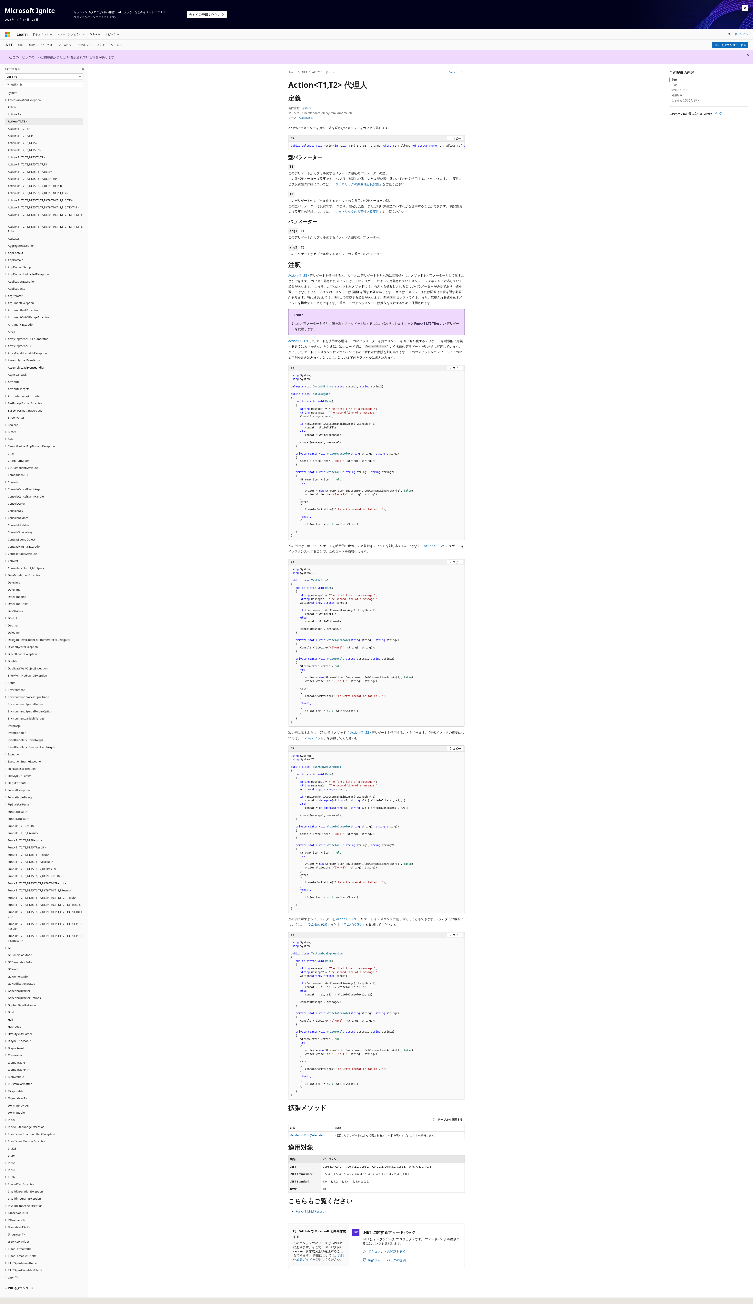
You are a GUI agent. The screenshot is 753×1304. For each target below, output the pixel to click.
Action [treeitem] (12, 107)
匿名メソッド (314, 738)
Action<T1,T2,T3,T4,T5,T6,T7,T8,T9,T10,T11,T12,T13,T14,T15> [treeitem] (45, 217)
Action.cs (305, 118)
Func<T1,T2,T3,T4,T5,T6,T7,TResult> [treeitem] (30, 862)
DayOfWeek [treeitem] (15, 611)
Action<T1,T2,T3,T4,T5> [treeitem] (22, 143)
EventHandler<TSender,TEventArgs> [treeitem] (31, 747)
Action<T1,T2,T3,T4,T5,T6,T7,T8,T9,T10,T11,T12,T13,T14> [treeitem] (43, 207)
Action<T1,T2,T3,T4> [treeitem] (21, 136)
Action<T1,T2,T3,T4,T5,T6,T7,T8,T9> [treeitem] (30, 172)
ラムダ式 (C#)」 (319, 924)
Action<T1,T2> (298, 275)
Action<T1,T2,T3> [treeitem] (19, 129)
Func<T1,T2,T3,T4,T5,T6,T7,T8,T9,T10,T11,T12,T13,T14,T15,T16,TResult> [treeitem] (45, 938)
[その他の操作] (461, 72)
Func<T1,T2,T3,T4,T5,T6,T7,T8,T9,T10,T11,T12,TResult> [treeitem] (42, 897)
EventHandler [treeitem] (17, 733)
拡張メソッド (679, 90)
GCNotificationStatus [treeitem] (21, 983)
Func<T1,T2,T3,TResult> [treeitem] (23, 833)
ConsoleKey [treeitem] (15, 511)
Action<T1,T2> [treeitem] (17, 121)
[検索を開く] (729, 34)
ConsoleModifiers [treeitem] (19, 525)
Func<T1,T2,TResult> (430, 323)
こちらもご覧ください (685, 100)
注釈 (674, 85)
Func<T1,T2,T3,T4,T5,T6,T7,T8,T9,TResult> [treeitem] (34, 876)
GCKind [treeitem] (13, 969)
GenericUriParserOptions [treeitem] (24, 998)
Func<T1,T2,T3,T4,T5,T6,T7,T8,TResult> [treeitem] (32, 869)
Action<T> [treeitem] (14, 114)
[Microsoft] (7, 34)
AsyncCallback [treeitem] (17, 374)
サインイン (741, 34)
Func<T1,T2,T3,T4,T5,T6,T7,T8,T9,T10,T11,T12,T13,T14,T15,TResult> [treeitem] (45, 926)
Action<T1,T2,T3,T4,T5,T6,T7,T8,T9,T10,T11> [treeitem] (35, 186)
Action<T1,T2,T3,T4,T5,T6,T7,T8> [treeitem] (28, 164)
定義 (674, 79)
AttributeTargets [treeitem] (18, 389)
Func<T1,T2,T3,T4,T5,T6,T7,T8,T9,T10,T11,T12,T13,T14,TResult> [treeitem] (45, 914)
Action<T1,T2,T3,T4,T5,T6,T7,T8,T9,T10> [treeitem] (32, 179)
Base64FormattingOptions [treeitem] (25, 410)
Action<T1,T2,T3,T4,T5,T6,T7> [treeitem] (26, 157)
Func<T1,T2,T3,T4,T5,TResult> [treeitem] (27, 847)
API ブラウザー (321, 72)
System (306, 108)
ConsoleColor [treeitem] (16, 503)
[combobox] (44, 76)
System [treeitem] (12, 93)
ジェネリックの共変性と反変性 (357, 184)
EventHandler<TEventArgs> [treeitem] (26, 740)
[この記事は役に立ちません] (720, 113)
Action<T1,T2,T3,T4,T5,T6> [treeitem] (24, 150)
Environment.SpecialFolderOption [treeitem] (30, 711)
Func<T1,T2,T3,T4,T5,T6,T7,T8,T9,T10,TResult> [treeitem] (37, 883)
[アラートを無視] (745, 8)
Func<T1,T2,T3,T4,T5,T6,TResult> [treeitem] (28, 855)
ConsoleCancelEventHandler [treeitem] (26, 496)
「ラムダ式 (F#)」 (353, 924)
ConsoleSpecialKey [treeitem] (20, 532)
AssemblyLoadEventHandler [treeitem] (26, 367)
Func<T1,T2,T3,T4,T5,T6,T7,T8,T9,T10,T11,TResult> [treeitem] (39, 890)
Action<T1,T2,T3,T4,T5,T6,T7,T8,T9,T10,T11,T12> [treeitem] (38, 193)
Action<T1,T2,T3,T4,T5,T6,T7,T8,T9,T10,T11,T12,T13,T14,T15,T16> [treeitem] (45, 229)
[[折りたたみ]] (83, 69)
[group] (376, 146)
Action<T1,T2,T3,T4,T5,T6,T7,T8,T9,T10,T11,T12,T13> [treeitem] (40, 200)
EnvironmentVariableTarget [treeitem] (26, 718)
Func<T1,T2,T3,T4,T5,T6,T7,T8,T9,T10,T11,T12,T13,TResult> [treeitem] (45, 905)
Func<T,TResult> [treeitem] (18, 819)
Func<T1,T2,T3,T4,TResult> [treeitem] (25, 840)
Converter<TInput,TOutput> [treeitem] (26, 568)
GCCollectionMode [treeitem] (20, 955)
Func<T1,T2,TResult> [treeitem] (21, 826)
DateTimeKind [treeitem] (17, 597)
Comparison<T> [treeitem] (18, 475)
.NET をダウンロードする (730, 45)
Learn (292, 72)
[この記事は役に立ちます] (716, 113)
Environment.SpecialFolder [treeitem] (25, 704)
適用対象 (676, 95)
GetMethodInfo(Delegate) (306, 1135)
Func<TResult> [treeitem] (17, 812)
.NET (304, 72)
